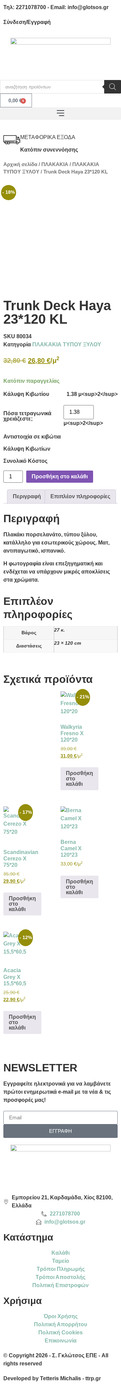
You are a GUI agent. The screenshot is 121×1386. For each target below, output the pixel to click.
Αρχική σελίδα (20, 164)
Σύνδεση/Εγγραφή (27, 22)
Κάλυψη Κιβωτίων (26, 449)
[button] (60, 113)
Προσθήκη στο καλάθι (60, 476)
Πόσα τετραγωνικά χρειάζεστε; (27, 416)
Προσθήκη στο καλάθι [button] (79, 778)
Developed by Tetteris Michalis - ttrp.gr (52, 1378)
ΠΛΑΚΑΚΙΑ (54, 164)
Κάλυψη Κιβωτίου (26, 394)
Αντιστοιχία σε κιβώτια (32, 436)
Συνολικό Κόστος (25, 461)
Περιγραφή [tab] (27, 496)
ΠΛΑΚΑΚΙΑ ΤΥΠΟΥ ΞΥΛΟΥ (66, 344)
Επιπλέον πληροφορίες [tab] (80, 496)
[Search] (112, 87)
